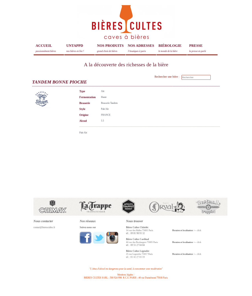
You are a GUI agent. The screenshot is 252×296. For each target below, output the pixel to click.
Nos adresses (141, 48)
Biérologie (170, 48)
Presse (197, 48)
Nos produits (110, 48)
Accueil (46, 48)
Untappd (75, 48)
